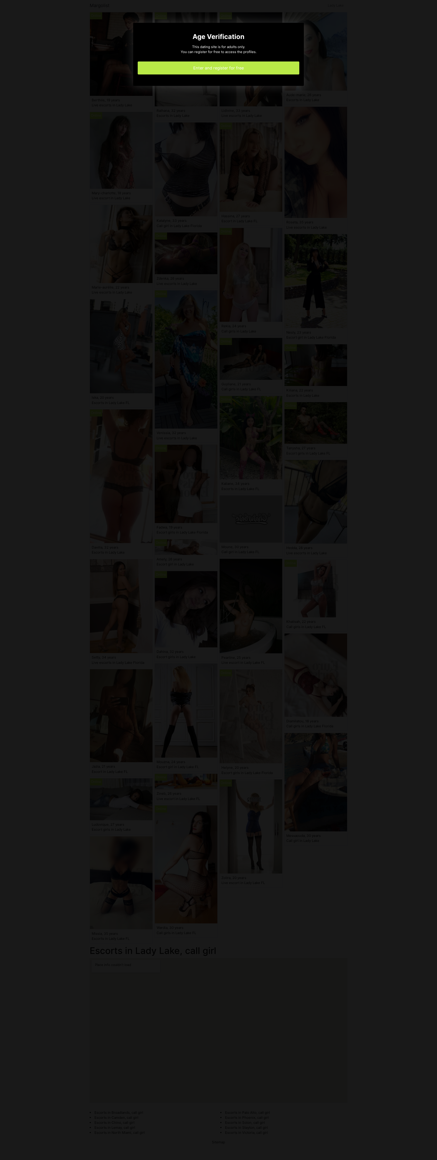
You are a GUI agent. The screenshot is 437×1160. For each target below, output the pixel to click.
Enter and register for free (218, 68)
